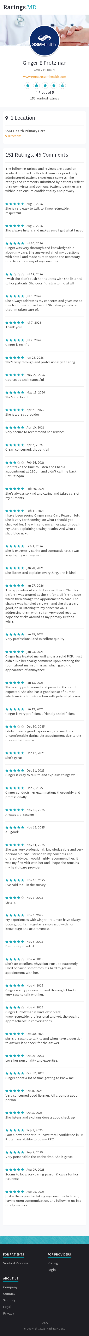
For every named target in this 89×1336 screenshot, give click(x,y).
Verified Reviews (15, 1263)
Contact (9, 1294)
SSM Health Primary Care (25, 131)
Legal (7, 1307)
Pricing (53, 1263)
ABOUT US (10, 1278)
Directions (15, 136)
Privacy (8, 1314)
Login (52, 1270)
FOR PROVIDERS (59, 1254)
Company (10, 1287)
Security (9, 1300)
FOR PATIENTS (13, 1254)
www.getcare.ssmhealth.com (44, 77)
